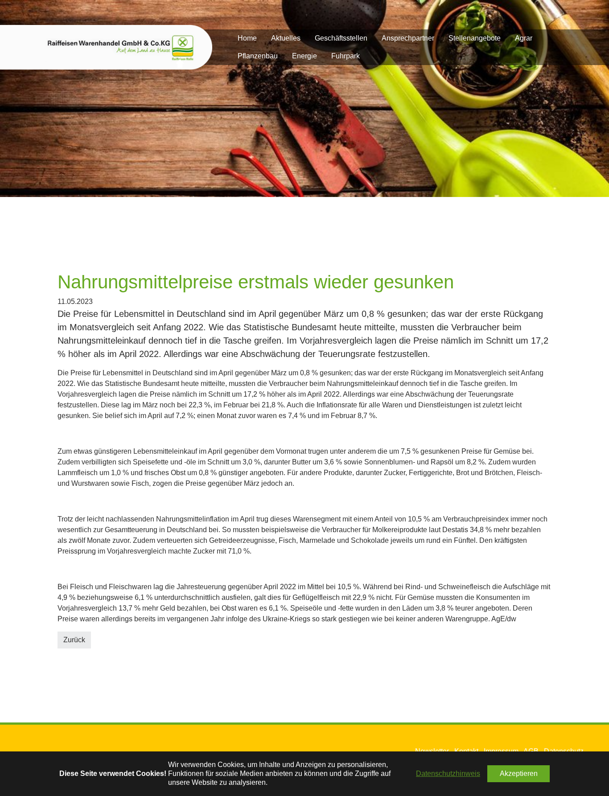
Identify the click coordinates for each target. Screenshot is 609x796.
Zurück (74, 640)
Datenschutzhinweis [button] (448, 773)
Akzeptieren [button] (519, 773)
